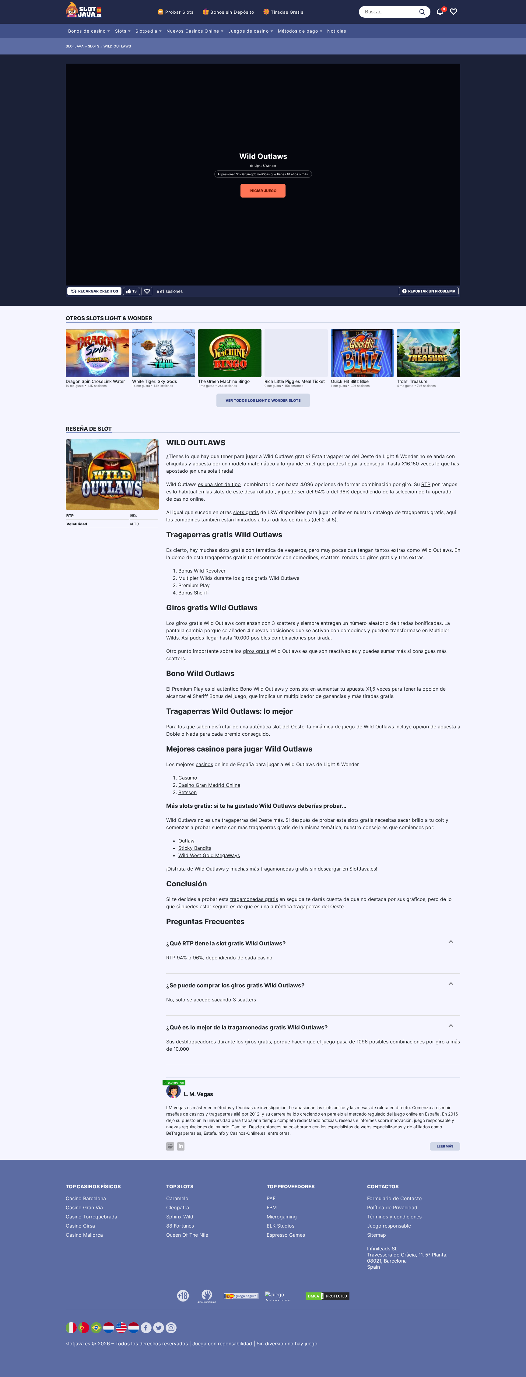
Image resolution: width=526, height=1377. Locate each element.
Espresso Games (286, 1235)
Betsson (187, 792)
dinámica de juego (334, 727)
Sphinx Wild (179, 1217)
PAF (271, 1198)
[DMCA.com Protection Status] (327, 1296)
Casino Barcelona (86, 1198)
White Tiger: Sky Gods (154, 381)
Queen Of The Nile (187, 1235)
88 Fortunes (180, 1226)
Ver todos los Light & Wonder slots (263, 400)
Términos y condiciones (394, 1217)
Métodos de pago (298, 30)
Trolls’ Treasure (412, 381)
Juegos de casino (248, 30)
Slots (121, 30)
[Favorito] (147, 291)
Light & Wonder (265, 165)
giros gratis (256, 651)
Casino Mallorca (84, 1235)
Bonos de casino (87, 30)
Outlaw (186, 841)
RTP (425, 484)
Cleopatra (177, 1207)
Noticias (336, 30)
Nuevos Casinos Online (193, 30)
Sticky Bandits (194, 848)
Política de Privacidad (392, 1207)
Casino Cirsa (80, 1226)
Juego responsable (389, 1226)
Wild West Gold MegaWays (209, 855)
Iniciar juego (263, 190)
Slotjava (75, 46)
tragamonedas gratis (254, 899)
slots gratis (246, 512)
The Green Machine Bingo (224, 381)
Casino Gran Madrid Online (209, 785)
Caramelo (177, 1198)
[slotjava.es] (84, 12)
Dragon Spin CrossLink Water (95, 381)
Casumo (187, 778)
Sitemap (376, 1235)
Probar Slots (179, 12)
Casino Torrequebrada (91, 1217)
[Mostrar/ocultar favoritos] (453, 11)
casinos (204, 764)
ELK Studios (280, 1226)
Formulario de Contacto (394, 1198)
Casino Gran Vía (84, 1207)
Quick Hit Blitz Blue (350, 381)
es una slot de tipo (219, 484)
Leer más (445, 1146)
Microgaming (282, 1217)
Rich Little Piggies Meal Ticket (295, 381)
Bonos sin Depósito (232, 12)
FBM (272, 1207)
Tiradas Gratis (287, 12)
